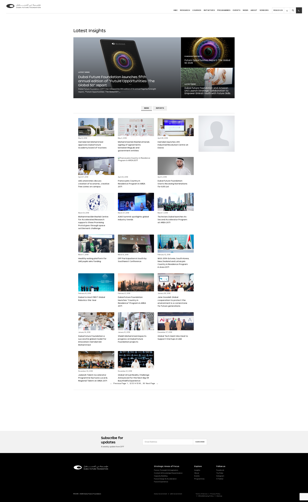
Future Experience (161, 482)
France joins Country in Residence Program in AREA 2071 (131, 184)
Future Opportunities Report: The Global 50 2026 (207, 61)
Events (236, 10)
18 (144, 384)
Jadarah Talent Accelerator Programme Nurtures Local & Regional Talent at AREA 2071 (93, 378)
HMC (175, 10)
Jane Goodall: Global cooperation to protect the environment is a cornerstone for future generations (172, 301)
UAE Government (176, 494)
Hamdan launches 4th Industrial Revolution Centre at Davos (173, 145)
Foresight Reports (193, 56)
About (254, 10)
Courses (196, 10)
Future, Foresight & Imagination (166, 470)
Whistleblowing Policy (206, 496)
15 (137, 384)
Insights (197, 470)
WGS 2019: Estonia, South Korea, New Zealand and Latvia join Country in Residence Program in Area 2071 (173, 262)
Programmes (223, 10)
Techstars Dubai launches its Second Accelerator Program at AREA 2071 (172, 219)
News (245, 10)
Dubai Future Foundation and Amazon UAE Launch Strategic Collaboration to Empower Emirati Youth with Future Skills (207, 90)
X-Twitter (219, 479)
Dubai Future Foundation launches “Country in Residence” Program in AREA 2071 (132, 301)
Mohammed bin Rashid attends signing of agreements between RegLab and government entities (134, 146)
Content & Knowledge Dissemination (168, 473)
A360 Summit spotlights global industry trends (133, 218)
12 (131, 384)
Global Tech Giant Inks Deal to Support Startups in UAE (173, 337)
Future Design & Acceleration (165, 479)
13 (133, 384)
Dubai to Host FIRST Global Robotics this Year (91, 298)
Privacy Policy (215, 494)
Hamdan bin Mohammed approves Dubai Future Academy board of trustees (92, 145)
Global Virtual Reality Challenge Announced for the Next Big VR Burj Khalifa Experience (133, 378)
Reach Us (278, 10)
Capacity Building (160, 476)
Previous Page (118, 384)
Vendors (264, 10)
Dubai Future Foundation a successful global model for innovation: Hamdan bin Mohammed (92, 340)
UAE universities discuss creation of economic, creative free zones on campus (93, 184)
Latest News (84, 72)
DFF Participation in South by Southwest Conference (132, 259)
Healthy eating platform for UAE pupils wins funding (92, 259)
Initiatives (209, 10)
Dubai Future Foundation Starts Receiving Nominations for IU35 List (172, 184)
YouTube (219, 473)
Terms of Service (202, 494)
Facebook (220, 470)
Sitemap (219, 496)
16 (140, 384)
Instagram (220, 476)
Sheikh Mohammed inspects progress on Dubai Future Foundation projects (132, 339)
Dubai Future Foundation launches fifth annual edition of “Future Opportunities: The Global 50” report (116, 81)
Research (185, 10)
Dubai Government (160, 494)
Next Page (152, 384)
